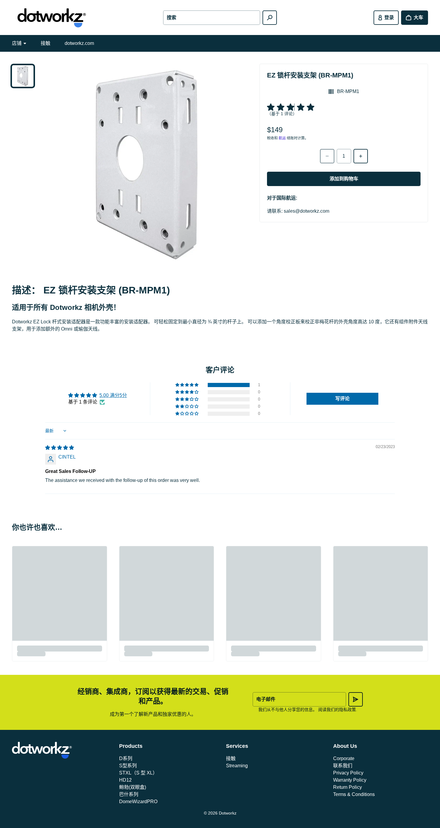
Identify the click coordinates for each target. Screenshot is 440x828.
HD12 (125, 780)
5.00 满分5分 (113, 395)
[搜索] (270, 17)
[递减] (327, 156)
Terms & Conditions (354, 794)
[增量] (360, 156)
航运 (282, 138)
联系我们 (342, 765)
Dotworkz (227, 813)
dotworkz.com (79, 43)
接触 (45, 43)
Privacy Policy (348, 772)
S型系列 (128, 765)
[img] (59, 447)
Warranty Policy (349, 780)
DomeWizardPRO (138, 801)
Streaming (237, 765)
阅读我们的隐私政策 (337, 709)
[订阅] (355, 699)
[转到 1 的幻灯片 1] (23, 76)
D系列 (125, 758)
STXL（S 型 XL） (138, 772)
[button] (187, 385)
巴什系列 (128, 794)
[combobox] (211, 17)
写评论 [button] (342, 398)
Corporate (343, 758)
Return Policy (347, 787)
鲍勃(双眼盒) (132, 787)
